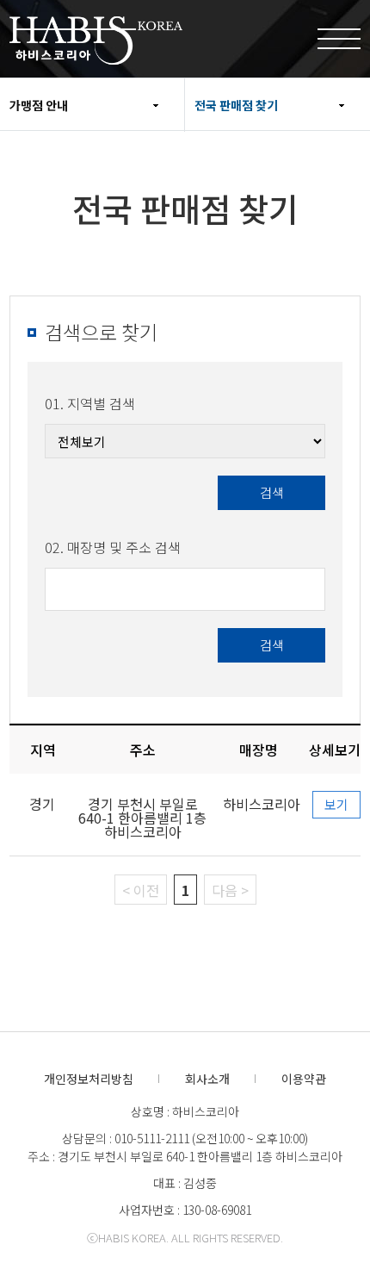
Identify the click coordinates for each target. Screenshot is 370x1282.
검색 (272, 492)
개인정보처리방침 (88, 1078)
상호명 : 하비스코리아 (185, 1111)
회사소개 (207, 1078)
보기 (336, 804)
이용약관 (303, 1078)
